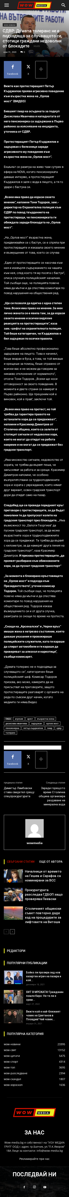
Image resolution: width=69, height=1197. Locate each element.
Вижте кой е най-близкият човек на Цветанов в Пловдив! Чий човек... (43, 1015)
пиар (49, 728)
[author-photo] (34, 837)
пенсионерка (12, 728)
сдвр (59, 728)
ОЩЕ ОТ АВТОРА (50, 861)
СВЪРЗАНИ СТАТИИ (20, 861)
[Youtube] (45, 1187)
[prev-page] (6, 931)
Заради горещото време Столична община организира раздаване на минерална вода (52, 796)
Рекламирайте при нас (34, 1159)
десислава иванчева (16, 723)
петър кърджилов (33, 728)
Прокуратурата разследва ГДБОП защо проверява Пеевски (44, 894)
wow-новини (10, 24)
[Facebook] (24, 1187)
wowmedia (35, 843)
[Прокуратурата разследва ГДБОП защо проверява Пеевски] (13, 894)
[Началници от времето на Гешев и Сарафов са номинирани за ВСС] (13, 876)
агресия (19, 718)
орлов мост (52, 723)
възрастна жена (45, 718)
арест (30, 718)
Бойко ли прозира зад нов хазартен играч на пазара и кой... (43, 976)
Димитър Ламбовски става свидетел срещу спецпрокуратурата (19, 792)
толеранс (10, 732)
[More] (41, 69)
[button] (6, 5)
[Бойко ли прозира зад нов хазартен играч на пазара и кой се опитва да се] (13, 977)
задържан (36, 723)
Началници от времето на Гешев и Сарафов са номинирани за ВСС (43, 875)
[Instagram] (34, 1187)
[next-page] (12, 931)
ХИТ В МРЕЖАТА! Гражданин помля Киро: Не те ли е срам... (44, 995)
